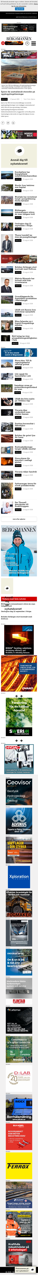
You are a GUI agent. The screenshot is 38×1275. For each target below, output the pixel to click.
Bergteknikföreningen (22, 17)
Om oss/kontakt (28, 13)
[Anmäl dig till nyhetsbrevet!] (7, 586)
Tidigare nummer (19, 13)
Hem (7, 13)
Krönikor (34, 13)
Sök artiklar (11, 13)
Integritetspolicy (32, 17)
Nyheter (4, 99)
